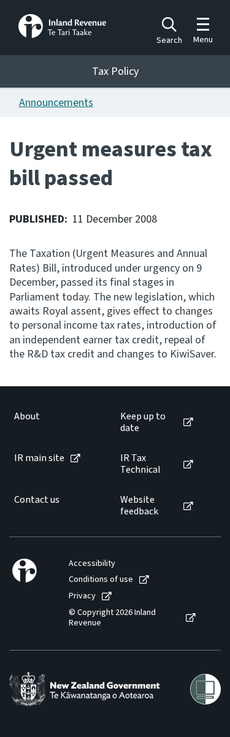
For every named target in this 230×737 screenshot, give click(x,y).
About (27, 416)
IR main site (39, 458)
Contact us (36, 500)
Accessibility (92, 564)
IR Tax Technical (140, 464)
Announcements (56, 102)
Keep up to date (143, 422)
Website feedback (139, 505)
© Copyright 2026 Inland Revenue (112, 618)
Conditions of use (101, 580)
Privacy (82, 596)
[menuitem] (54, 422)
